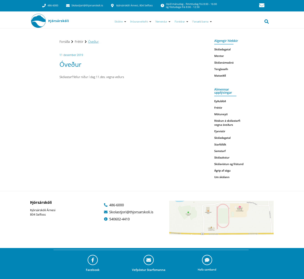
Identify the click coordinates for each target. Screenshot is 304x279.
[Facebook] (93, 260)
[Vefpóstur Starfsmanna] (149, 260)
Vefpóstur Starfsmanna (148, 270)
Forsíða (64, 41)
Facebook (93, 270)
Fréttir (79, 41)
